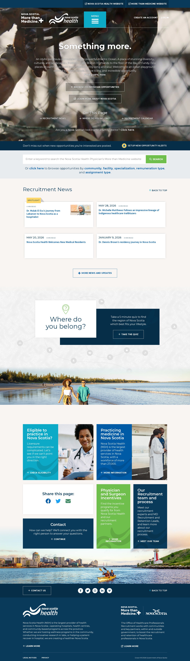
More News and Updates (97, 273)
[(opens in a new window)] (48, 501)
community (93, 168)
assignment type (98, 172)
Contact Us (38, 590)
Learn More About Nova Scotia (96, 99)
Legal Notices (29, 658)
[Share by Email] (68, 501)
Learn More (33, 646)
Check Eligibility (40, 473)
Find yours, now (95, 74)
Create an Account (146, 17)
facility (108, 168)
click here (36, 168)
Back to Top (159, 190)
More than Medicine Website (149, 4)
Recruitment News (54, 118)
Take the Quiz (129, 334)
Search (158, 159)
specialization (124, 168)
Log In (165, 17)
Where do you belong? (96, 118)
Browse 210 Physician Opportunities (96, 87)
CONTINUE (59, 539)
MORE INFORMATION (115, 473)
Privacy (45, 658)
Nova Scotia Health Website (105, 4)
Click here (127, 129)
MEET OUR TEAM (149, 541)
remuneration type (150, 168)
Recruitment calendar (138, 118)
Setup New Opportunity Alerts (147, 145)
